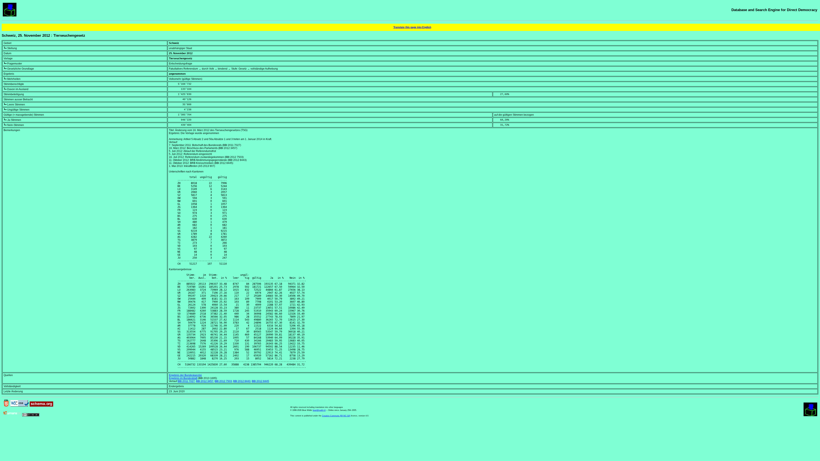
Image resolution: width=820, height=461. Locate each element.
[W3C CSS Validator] (19, 405)
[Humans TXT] (12, 415)
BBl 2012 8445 (260, 381)
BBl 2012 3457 (204, 381)
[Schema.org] (41, 405)
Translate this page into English (412, 27)
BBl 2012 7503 (223, 381)
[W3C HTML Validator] (6, 405)
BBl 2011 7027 (186, 381)
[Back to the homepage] (9, 15)
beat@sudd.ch (319, 410)
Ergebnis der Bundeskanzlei (185, 375)
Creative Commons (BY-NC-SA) (336, 416)
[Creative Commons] (30, 415)
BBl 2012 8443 (241, 381)
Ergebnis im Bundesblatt (183, 378)
